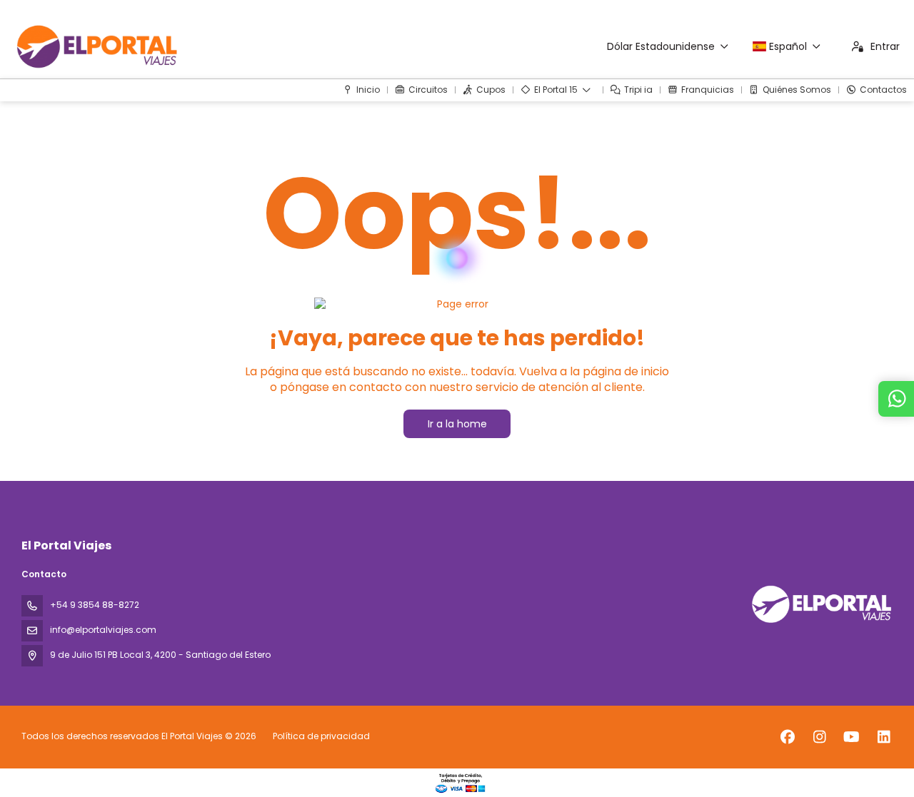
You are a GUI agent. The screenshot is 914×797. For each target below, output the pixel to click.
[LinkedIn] (884, 737)
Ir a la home (457, 424)
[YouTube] (851, 737)
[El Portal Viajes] (820, 604)
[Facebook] (787, 737)
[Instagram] (819, 737)
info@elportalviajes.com (103, 630)
